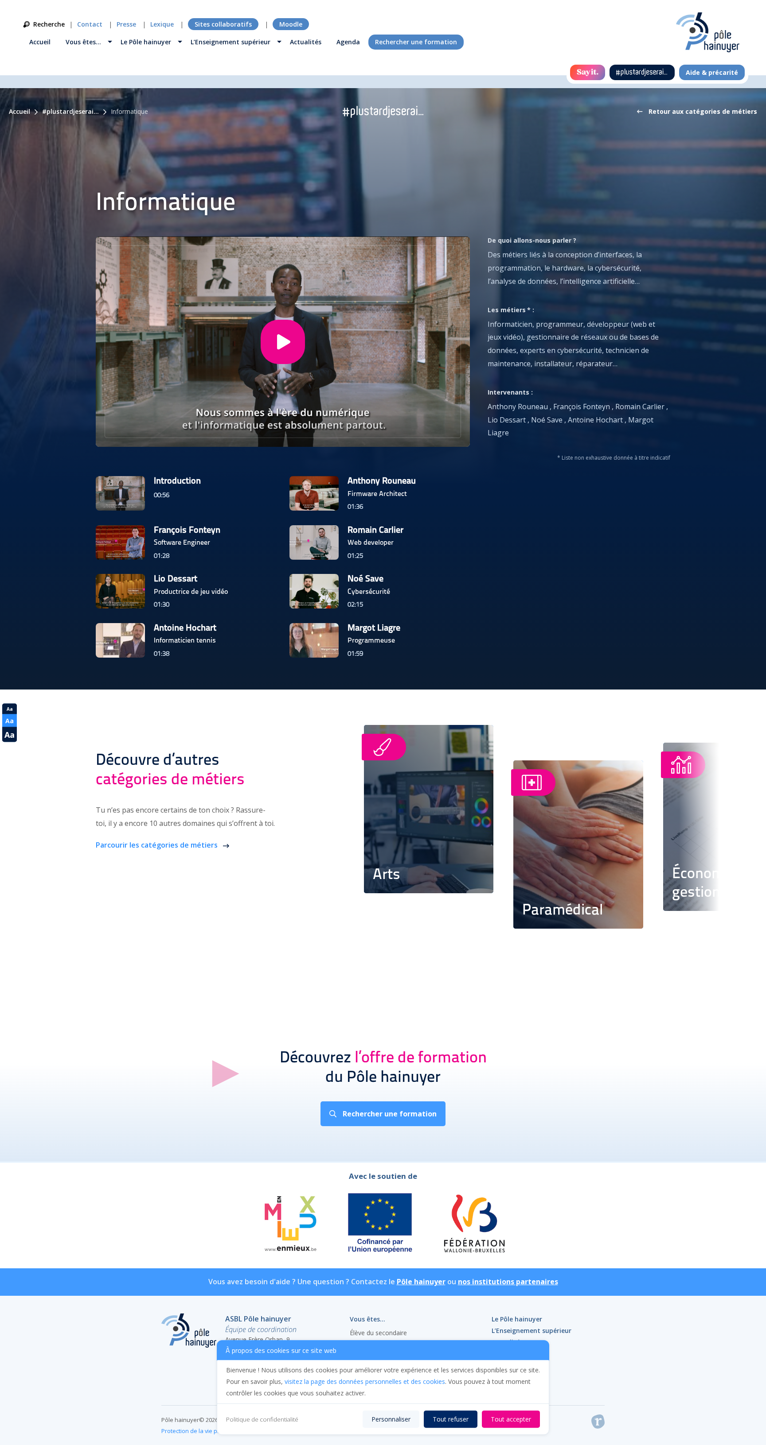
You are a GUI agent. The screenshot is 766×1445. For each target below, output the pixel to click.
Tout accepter (511, 1419)
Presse (126, 24)
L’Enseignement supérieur (230, 42)
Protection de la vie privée (196, 1431)
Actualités (305, 42)
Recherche (49, 24)
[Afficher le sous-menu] (110, 43)
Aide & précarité (712, 72)
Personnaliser (390, 1419)
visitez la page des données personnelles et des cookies (365, 1381)
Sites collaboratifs (223, 24)
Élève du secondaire (378, 1333)
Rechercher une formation (416, 42)
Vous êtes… (83, 42)
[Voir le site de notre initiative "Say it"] (587, 72)
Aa (10, 708)
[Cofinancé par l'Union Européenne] (380, 1224)
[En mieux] (289, 1224)
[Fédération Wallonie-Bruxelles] (473, 1224)
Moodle (290, 24)
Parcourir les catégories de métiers (157, 845)
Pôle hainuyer (421, 1281)
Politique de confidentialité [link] (262, 1419)
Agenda (348, 42)
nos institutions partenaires (508, 1281)
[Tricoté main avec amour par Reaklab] (598, 1423)
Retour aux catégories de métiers (702, 111)
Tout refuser (451, 1419)
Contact (89, 24)
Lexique (162, 24)
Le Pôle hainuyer (146, 42)
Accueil (40, 42)
